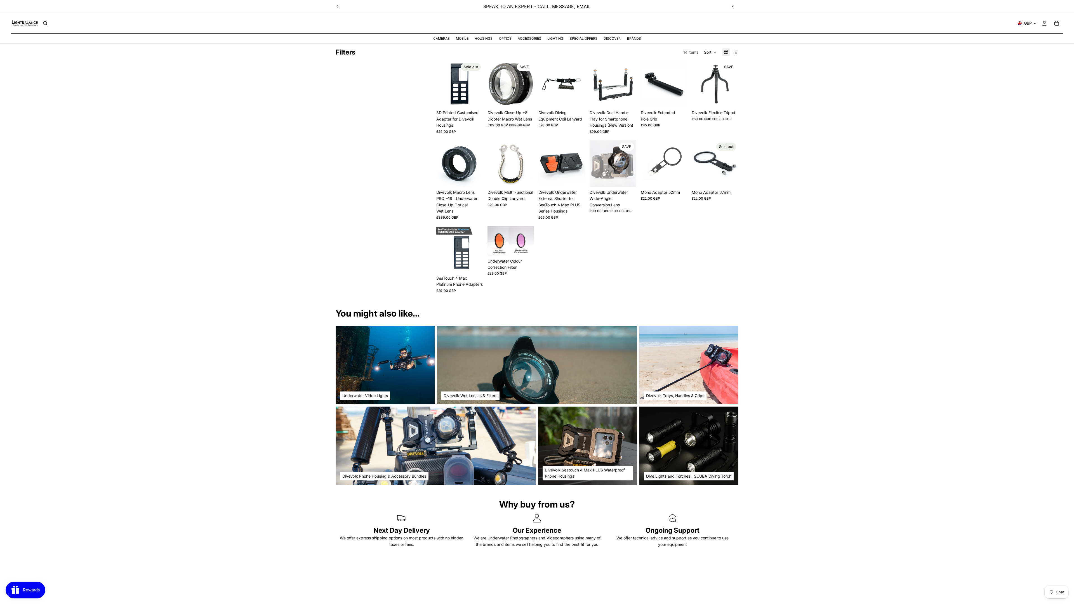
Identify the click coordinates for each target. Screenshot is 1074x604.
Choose (632, 98)
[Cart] (1057, 23)
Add (530, 98)
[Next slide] (732, 6)
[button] (710, 52)
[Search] (45, 23)
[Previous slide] (337, 6)
